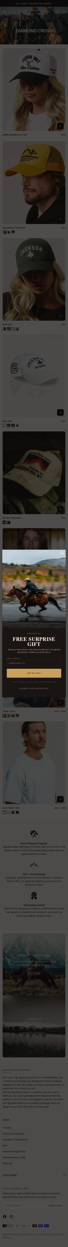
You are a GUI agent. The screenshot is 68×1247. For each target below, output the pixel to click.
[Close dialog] (62, 553)
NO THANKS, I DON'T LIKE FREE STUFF (34, 688)
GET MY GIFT (34, 673)
